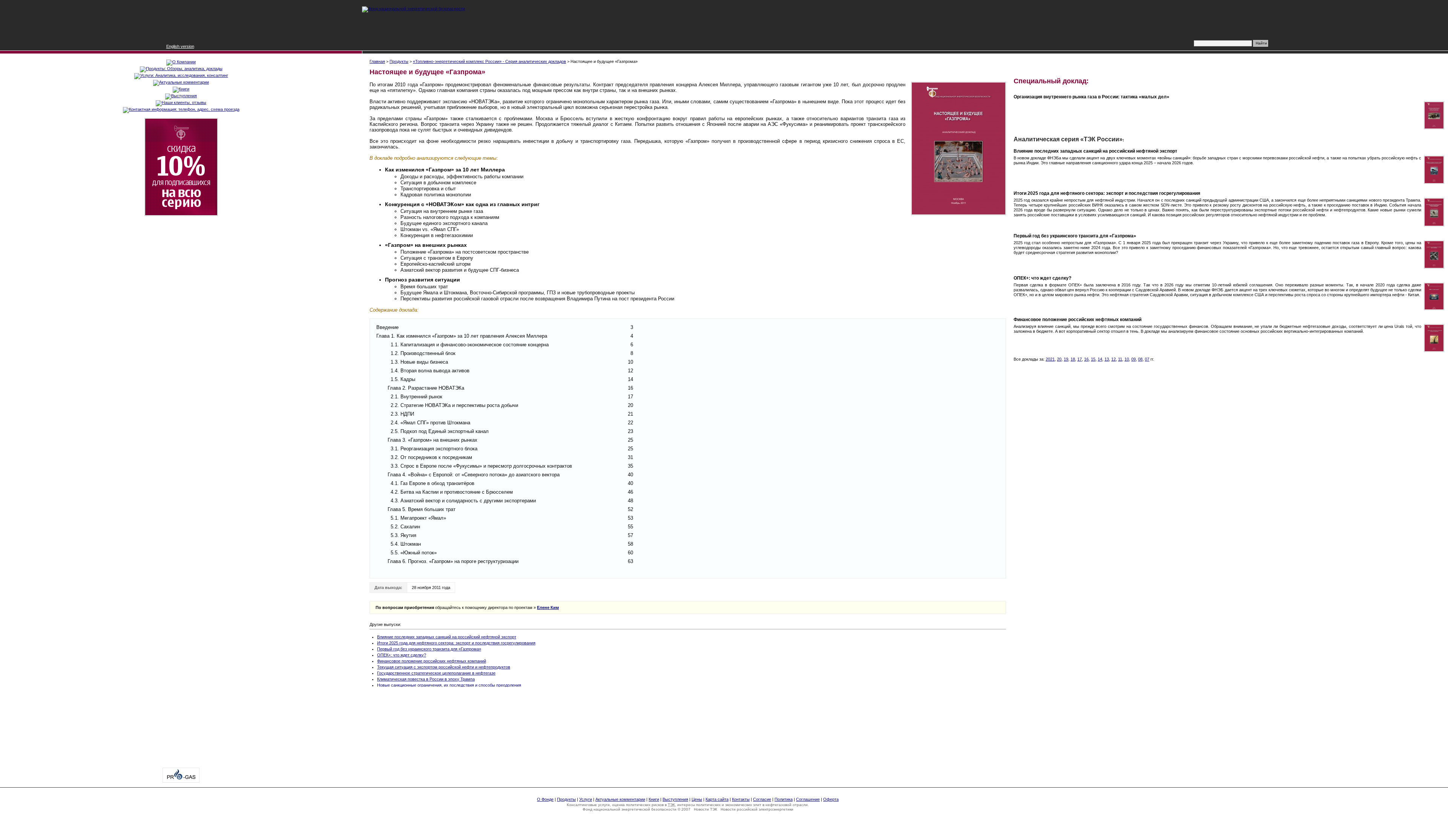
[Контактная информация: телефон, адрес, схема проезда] (181, 109)
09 (1133, 359)
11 (1120, 359)
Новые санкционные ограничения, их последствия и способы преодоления (449, 685)
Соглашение (808, 799)
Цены (697, 799)
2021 (1050, 359)
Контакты (741, 799)
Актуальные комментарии (620, 799)
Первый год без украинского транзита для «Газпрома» (429, 649)
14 (1100, 359)
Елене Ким (548, 607)
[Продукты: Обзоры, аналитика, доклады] (181, 68)
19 (1066, 359)
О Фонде (545, 799)
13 (1106, 359)
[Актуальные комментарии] (181, 82)
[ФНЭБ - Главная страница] (413, 8)
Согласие (762, 799)
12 (1113, 359)
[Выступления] (181, 95)
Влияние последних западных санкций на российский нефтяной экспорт (446, 637)
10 (1126, 359)
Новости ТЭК (705, 809)
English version (180, 46)
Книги (654, 799)
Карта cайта (717, 799)
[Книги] (181, 89)
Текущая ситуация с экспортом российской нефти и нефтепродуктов (443, 667)
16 (1086, 359)
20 (1059, 359)
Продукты (399, 61)
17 (1079, 359)
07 (1147, 359)
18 (1073, 359)
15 (1093, 359)
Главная (377, 61)
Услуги (585, 799)
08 (1140, 359)
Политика (784, 799)
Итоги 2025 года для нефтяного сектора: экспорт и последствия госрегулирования (456, 643)
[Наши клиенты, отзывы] (181, 102)
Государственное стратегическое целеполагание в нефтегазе (436, 673)
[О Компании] (181, 62)
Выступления (675, 799)
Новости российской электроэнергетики (757, 809)
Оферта (831, 799)
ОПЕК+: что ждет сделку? (401, 655)
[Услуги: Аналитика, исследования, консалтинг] (181, 75)
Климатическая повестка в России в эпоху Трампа (426, 679)
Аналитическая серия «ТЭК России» (1068, 139)
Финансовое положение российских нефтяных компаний (431, 661)
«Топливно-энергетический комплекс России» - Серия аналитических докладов (489, 61)
